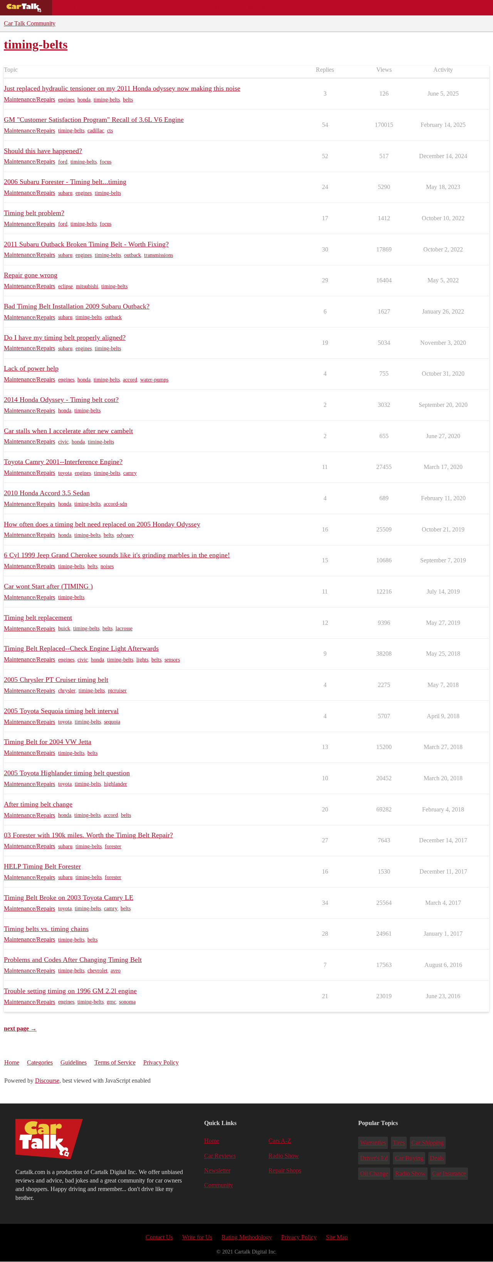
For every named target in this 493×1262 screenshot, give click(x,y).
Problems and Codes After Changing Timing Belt (73, 959)
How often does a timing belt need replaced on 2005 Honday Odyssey (102, 524)
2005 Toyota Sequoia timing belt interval (61, 711)
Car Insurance (449, 1173)
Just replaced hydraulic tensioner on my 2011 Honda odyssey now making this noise (122, 88)
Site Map (337, 1237)
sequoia (112, 722)
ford (62, 162)
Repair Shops (210, 8)
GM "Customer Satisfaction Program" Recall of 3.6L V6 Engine (94, 119)
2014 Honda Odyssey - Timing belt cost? (61, 399)
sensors (172, 660)
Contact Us (159, 1237)
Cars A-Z (299, 8)
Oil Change (374, 1173)
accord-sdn (115, 504)
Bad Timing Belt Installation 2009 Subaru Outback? (76, 306)
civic (63, 442)
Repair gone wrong (30, 275)
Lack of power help (31, 368)
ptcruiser (117, 690)
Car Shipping (427, 1142)
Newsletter (217, 1170)
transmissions (158, 255)
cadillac (95, 130)
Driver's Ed (374, 1158)
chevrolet (97, 970)
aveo (116, 970)
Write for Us (197, 1237)
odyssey (125, 535)
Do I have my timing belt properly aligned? (65, 337)
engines (66, 100)
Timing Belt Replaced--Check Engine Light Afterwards (81, 648)
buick (64, 628)
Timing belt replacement (38, 617)
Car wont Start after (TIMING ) (48, 586)
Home (11, 1062)
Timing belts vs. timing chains (46, 929)
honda (84, 100)
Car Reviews (161, 8)
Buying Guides (79, 8)
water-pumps (154, 380)
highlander (115, 784)
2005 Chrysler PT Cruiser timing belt (56, 679)
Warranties (373, 1142)
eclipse (65, 286)
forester (113, 846)
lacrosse (124, 628)
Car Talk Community (29, 23)
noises (107, 566)
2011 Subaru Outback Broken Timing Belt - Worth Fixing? (86, 244)
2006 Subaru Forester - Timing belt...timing (65, 182)
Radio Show (283, 1155)
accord (130, 380)
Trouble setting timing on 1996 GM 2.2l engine (70, 991)
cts (110, 130)
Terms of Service (115, 1062)
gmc (111, 1002)
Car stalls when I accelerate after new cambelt (68, 431)
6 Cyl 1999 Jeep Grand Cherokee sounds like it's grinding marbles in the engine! (117, 555)
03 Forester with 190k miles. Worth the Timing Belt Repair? (88, 835)
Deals (122, 8)
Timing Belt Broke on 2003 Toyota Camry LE (68, 897)
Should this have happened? (43, 151)
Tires (399, 1142)
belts (128, 100)
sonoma (127, 1002)
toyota (65, 473)
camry (130, 473)
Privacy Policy (161, 1062)
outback (132, 255)
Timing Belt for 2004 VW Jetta (47, 742)
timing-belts (107, 100)
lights (142, 660)
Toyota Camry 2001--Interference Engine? (63, 462)
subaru (65, 193)
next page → (20, 1028)
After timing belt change (38, 804)
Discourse (47, 1080)
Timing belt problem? (34, 213)
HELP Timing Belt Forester (42, 866)
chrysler (66, 690)
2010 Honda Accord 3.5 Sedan (47, 493)
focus (105, 162)
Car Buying (409, 1158)
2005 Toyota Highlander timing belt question (67, 773)
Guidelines (73, 1062)
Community (258, 8)
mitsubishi (87, 286)
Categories (40, 1062)
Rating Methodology (246, 1237)
